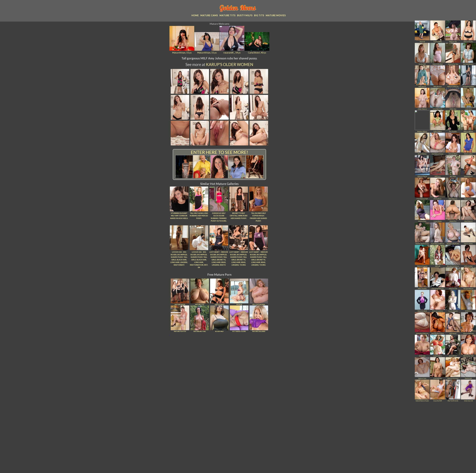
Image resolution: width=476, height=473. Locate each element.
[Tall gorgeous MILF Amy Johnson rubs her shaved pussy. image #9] (239, 118)
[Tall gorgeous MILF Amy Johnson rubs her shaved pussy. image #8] (219, 118)
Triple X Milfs (219, 304)
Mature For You (180, 331)
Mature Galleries (258, 331)
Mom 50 (239, 304)
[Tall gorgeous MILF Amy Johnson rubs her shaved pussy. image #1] (180, 93)
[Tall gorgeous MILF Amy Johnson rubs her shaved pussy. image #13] (219, 144)
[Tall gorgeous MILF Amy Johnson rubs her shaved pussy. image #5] (258, 93)
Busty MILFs (245, 15)
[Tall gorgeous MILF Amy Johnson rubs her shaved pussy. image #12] (199, 144)
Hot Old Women (259, 304)
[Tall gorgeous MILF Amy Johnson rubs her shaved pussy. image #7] (199, 118)
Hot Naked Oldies (239, 331)
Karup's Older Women (229, 64)
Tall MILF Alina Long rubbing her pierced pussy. (199, 215)
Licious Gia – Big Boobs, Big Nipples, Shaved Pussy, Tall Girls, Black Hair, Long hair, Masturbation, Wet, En (199, 259)
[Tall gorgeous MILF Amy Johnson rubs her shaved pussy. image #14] (239, 144)
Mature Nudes (180, 304)
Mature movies (276, 15)
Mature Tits (199, 304)
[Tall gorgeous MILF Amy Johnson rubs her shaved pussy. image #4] (239, 93)
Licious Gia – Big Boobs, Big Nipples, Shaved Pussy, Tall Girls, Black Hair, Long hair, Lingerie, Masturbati (179, 258)
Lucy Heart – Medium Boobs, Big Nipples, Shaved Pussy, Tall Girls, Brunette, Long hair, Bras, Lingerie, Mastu (218, 258)
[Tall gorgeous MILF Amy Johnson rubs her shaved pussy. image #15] (258, 144)
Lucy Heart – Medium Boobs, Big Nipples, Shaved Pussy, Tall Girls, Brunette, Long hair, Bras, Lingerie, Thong (238, 258)
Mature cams (209, 15)
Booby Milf (219, 331)
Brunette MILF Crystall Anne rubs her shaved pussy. (238, 215)
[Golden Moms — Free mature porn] (238, 9)
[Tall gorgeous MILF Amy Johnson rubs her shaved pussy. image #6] (180, 118)
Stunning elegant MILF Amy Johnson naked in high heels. (179, 215)
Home (195, 15)
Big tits (259, 15)
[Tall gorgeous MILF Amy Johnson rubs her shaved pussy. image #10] (258, 118)
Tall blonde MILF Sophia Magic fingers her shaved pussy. (258, 217)
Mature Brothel (199, 331)
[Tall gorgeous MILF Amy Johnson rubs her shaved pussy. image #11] (180, 144)
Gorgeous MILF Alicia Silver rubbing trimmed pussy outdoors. (219, 217)
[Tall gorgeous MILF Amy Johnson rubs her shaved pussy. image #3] (219, 93)
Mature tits (228, 15)
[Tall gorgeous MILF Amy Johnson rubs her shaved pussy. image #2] (199, 93)
